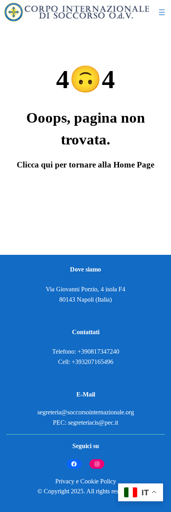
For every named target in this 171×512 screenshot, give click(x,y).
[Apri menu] (162, 12)
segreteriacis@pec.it (93, 422)
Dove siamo (85, 269)
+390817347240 (98, 351)
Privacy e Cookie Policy (85, 481)
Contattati (85, 332)
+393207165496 (92, 362)
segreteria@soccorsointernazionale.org (85, 412)
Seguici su (85, 446)
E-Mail (85, 394)
